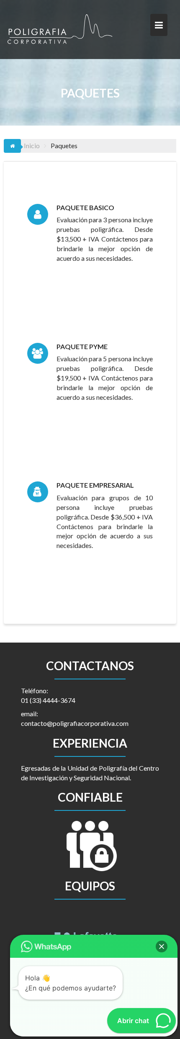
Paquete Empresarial (95, 485)
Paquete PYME (82, 346)
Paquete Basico (85, 207)
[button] (161, 946)
